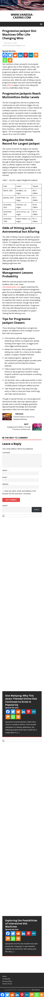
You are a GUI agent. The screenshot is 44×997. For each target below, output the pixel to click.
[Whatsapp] (5, 60)
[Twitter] (10, 55)
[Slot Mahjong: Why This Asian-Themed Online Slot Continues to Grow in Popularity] (22, 603)
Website (5, 484)
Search (5, 505)
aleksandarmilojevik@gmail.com (13, 45)
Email (4, 477)
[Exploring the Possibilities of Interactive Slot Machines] (22, 827)
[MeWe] (30, 55)
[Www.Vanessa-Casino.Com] (22, 9)
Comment (6, 452)
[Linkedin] (20, 55)
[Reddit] (15, 55)
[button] (40, 24)
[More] (10, 60)
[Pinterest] (25, 55)
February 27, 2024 (10, 43)
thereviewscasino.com (11, 287)
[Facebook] (5, 55)
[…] (18, 732)
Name (5, 470)
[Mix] (36, 55)
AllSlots (10, 85)
